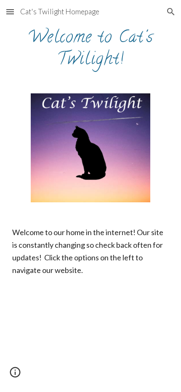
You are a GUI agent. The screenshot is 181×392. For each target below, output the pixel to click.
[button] (10, 11)
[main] (91, 48)
